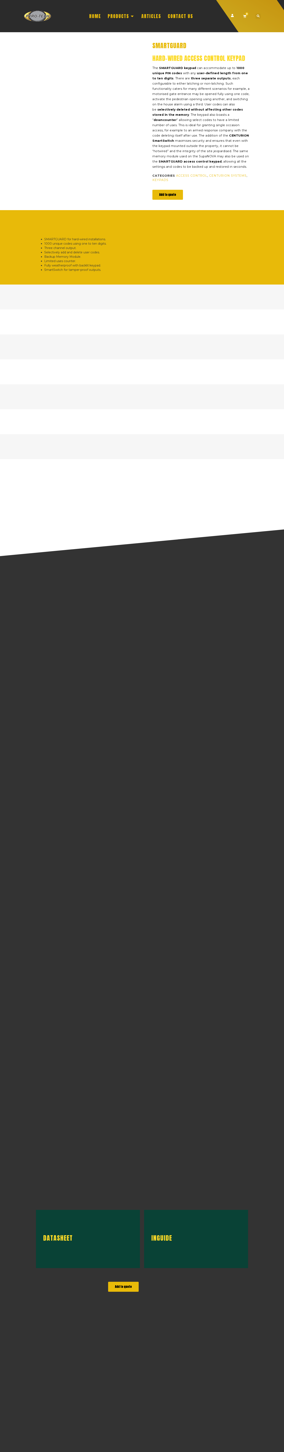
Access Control (191, 175)
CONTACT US (180, 16)
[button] (258, 16)
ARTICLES (151, 16)
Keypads (160, 180)
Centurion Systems (228, 175)
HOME (95, 16)
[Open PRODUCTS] (132, 16)
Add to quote (167, 194)
